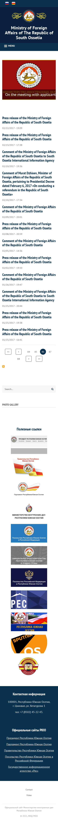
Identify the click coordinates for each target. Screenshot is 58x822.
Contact (29, 789)
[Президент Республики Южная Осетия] (29, 444)
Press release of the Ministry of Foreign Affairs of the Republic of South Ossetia (26, 120)
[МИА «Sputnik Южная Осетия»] (29, 644)
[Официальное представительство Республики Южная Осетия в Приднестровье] (29, 555)
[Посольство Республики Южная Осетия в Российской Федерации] (29, 533)
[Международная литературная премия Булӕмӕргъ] (29, 666)
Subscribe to (3, 366)
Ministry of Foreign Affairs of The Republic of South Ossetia (29, 32)
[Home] (29, 16)
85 (37, 351)
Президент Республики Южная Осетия (29, 738)
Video (29, 795)
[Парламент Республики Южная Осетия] (29, 489)
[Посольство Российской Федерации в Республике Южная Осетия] (29, 577)
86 (44, 352)
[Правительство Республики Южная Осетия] (29, 466)
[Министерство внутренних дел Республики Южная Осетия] (29, 511)
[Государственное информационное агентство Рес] (29, 599)
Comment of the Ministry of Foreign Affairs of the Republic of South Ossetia (29, 209)
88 (19, 358)
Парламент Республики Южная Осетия (29, 744)
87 (51, 351)
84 (29, 351)
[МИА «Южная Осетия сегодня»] (29, 622)
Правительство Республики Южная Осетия (29, 750)
